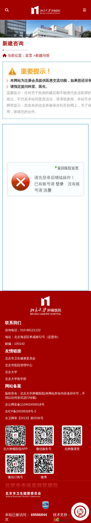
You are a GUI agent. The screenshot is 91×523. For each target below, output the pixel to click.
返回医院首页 (68, 168)
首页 (28, 55)
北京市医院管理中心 (18, 365)
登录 (60, 184)
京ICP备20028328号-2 (20, 411)
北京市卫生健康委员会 (20, 358)
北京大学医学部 (15, 379)
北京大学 (11, 372)
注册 (47, 190)
